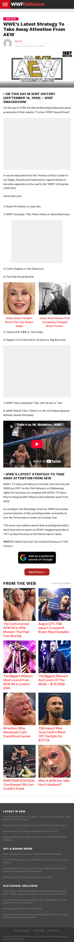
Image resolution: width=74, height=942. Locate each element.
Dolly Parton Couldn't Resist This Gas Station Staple (19, 322)
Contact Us (53, 931)
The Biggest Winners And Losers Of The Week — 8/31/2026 (53, 680)
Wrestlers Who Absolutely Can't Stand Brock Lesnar (16, 732)
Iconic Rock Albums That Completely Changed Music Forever (55, 322)
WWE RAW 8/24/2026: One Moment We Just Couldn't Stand (19, 784)
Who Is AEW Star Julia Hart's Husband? (54, 782)
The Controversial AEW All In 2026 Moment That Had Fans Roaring (16, 630)
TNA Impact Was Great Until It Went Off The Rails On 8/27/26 (52, 734)
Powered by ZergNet (61, 583)
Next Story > (37, 571)
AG (20, 41)
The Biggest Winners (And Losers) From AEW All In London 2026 (18, 682)
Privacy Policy (22, 931)
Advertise (38, 931)
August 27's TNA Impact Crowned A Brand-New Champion (53, 628)
